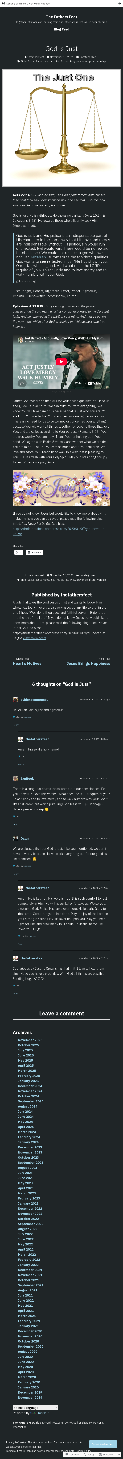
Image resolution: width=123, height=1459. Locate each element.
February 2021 (29, 1321)
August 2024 (27, 1106)
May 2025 (25, 1060)
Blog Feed (61, 29)
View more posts (34, 638)
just (52, 61)
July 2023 (25, 1173)
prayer (80, 61)
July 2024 (25, 1111)
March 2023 (27, 1193)
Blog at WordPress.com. (49, 1422)
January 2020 (28, 1387)
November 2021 (30, 1275)
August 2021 (27, 1290)
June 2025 (26, 1055)
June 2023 (26, 1178)
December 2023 (30, 1147)
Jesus (31, 61)
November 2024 (30, 1091)
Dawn (24, 838)
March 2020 (27, 1377)
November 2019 (30, 1397)
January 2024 (28, 1142)
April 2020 (26, 1372)
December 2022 (30, 1208)
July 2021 (25, 1295)
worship (101, 61)
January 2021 (28, 1326)
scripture (90, 61)
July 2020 (25, 1356)
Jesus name (42, 61)
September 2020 (30, 1346)
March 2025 (27, 1070)
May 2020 (25, 1367)
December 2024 (30, 1086)
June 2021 (26, 1300)
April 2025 (26, 1065)
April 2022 (26, 1249)
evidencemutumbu (34, 699)
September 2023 (30, 1162)
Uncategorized (87, 57)
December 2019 (30, 1392)
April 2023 (26, 1188)
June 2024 (26, 1116)
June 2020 (26, 1362)
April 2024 (26, 1127)
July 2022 (25, 1234)
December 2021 (30, 1270)
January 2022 (28, 1265)
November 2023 (30, 1152)
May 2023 (25, 1183)
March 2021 (27, 1316)
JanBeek (27, 778)
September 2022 (30, 1224)
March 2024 (27, 1132)
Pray (72, 61)
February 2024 (29, 1137)
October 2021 (28, 1280)
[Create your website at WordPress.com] (61, 3)
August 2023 (27, 1167)
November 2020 (30, 1336)
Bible (23, 61)
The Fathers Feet (61, 16)
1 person (27, 717)
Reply (16, 724)
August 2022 (27, 1229)
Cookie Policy (83, 1451)
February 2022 (29, 1259)
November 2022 (30, 1213)
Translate (42, 1413)
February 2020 (29, 1382)
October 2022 (28, 1219)
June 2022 (26, 1239)
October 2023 (28, 1157)
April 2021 (26, 1310)
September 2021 (30, 1285)
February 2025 (29, 1076)
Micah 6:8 (39, 257)
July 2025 (25, 1050)
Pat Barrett (62, 61)
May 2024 (25, 1122)
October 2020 (28, 1341)
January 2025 (28, 1081)
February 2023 (29, 1198)
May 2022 (25, 1244)
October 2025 (28, 1045)
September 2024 (30, 1101)
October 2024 (28, 1096)
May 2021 (25, 1305)
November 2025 (30, 1040)
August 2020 (27, 1351)
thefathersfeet (36, 57)
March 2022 (27, 1254)
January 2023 (28, 1203)
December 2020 (30, 1331)
